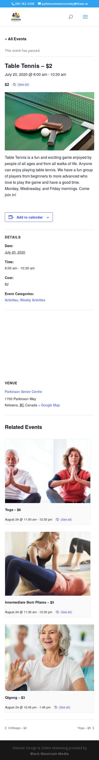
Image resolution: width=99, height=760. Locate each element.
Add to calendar (30, 217)
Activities (11, 299)
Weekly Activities (32, 299)
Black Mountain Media (49, 753)
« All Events (15, 39)
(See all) (23, 84)
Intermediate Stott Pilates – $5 (29, 602)
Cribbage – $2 (17, 728)
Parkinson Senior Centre (23, 391)
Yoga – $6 (13, 509)
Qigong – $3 (15, 697)
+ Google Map (49, 405)
